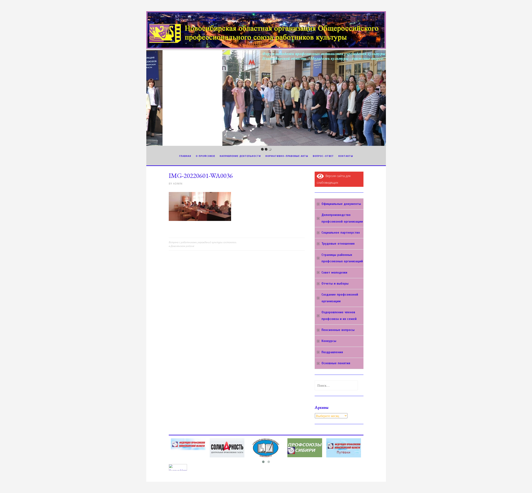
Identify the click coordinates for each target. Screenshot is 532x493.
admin (177, 183)
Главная (185, 156)
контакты (345, 156)
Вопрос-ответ (323, 156)
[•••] (266, 98)
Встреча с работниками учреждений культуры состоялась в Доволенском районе (202, 244)
